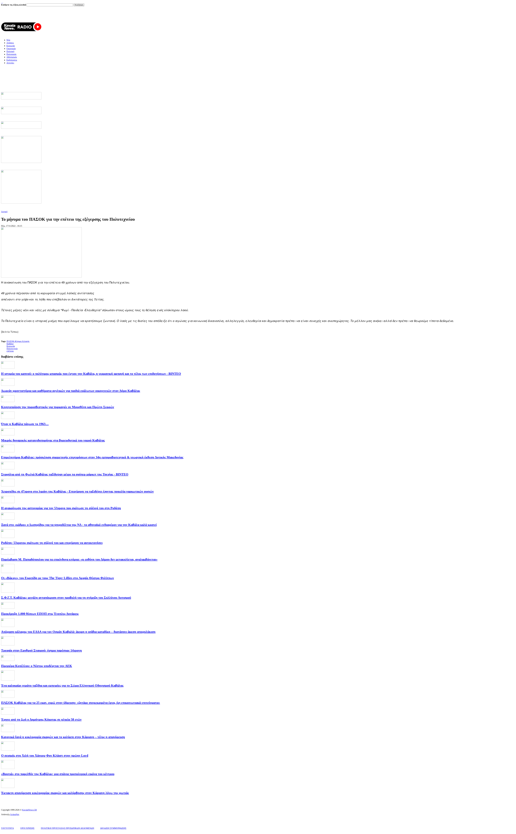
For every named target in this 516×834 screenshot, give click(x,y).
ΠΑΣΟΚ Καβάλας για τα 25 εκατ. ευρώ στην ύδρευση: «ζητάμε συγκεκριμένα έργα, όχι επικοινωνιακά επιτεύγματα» (80, 702)
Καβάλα (10, 344)
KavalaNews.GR (29, 810)
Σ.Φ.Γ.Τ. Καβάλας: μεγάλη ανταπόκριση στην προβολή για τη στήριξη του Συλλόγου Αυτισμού (66, 597)
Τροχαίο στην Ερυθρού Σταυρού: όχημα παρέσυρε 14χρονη (41, 650)
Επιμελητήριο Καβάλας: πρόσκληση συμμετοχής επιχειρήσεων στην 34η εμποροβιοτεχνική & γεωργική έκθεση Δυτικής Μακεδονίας (92, 457)
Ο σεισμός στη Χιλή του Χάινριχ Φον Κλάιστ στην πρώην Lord (44, 755)
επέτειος (10, 351)
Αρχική (4, 211)
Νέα (8, 40)
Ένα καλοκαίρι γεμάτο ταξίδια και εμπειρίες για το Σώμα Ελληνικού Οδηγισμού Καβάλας (62, 685)
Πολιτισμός (11, 54)
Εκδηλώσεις (11, 60)
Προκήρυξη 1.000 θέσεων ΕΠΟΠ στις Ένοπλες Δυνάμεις (40, 613)
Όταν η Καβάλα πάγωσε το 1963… (25, 424)
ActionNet (14, 814)
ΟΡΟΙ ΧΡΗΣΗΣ (27, 828)
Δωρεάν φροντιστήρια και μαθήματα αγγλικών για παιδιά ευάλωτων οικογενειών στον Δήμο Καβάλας (70, 390)
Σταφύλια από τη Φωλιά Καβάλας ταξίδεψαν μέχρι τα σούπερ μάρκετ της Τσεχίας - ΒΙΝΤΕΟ (64, 474)
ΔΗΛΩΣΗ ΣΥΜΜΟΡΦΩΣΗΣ (113, 828)
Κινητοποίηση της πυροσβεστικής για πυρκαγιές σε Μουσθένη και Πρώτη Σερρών (57, 407)
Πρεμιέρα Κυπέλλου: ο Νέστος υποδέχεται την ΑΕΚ (36, 666)
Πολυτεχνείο (12, 348)
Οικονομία (11, 48)
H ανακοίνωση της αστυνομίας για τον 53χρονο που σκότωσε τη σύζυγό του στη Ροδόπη (61, 508)
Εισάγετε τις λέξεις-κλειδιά (14, 5)
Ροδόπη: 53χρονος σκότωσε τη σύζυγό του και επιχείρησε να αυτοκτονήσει (52, 542)
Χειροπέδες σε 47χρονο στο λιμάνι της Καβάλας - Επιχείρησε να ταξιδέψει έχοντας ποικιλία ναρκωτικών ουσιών (77, 491)
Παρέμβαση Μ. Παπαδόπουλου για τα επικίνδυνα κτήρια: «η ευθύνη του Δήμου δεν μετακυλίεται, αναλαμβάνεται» (79, 559)
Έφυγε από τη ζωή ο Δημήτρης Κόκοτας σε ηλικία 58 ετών (41, 719)
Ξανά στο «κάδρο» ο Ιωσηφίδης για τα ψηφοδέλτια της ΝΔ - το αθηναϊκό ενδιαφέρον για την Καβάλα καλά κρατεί (79, 524)
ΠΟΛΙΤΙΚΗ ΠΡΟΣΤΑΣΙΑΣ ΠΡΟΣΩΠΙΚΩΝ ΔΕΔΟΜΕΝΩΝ (67, 828)
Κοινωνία (10, 46)
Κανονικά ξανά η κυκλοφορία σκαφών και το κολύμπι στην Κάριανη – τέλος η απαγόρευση (63, 737)
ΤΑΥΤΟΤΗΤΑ (7, 828)
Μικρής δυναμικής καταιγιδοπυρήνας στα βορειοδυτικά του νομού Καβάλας (53, 440)
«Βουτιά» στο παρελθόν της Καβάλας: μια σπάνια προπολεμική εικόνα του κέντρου (57, 774)
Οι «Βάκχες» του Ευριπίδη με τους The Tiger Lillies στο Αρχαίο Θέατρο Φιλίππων (57, 578)
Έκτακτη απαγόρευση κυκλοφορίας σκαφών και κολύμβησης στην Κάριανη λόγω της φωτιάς (65, 793)
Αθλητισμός (11, 57)
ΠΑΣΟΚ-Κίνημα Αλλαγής (18, 341)
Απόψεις (10, 43)
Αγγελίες (10, 63)
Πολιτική (10, 51)
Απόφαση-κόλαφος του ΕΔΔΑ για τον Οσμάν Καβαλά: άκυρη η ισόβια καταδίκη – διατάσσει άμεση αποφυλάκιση (78, 631)
